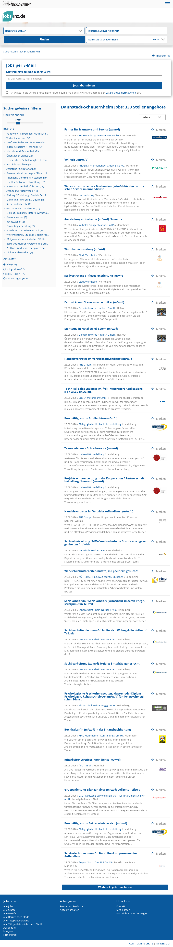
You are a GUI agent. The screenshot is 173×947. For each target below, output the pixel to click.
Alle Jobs (8, 906)
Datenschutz (145, 943)
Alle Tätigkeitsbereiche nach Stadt (22, 924)
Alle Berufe (9, 913)
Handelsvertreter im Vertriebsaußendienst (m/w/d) (98, 359)
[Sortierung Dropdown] (160, 117)
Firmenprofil (10, 934)
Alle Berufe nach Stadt (16, 917)
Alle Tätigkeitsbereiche (16, 920)
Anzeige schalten (69, 909)
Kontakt (120, 906)
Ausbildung (9, 927)
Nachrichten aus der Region (132, 913)
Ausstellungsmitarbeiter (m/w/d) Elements (93, 219)
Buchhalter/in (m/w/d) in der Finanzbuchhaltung (97, 729)
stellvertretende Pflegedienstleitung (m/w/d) (94, 276)
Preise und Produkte (71, 906)
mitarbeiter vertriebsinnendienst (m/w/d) (92, 760)
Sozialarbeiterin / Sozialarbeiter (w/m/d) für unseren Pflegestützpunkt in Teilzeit (104, 602)
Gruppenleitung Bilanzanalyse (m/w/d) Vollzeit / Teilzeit (102, 789)
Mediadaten (123, 909)
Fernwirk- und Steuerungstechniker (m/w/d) (94, 302)
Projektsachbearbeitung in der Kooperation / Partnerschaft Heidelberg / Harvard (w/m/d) (104, 480)
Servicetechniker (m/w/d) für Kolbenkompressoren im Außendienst (100, 854)
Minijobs (8, 931)
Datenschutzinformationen (121, 92)
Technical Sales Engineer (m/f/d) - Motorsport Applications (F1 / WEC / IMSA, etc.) (103, 390)
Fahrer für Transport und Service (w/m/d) (92, 129)
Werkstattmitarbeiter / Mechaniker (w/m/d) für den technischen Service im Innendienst (104, 187)
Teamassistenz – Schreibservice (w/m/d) (91, 448)
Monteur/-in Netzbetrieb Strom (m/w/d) (91, 329)
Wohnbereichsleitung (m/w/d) (84, 249)
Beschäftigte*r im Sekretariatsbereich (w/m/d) (95, 823)
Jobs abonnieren (84, 85)
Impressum (163, 943)
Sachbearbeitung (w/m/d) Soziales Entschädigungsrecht (102, 663)
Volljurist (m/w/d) (76, 159)
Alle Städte (9, 909)
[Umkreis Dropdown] (163, 39)
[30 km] (18, 123)
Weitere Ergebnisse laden (115, 887)
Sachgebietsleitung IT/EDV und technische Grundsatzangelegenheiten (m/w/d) (105, 542)
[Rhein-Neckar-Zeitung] (15, 16)
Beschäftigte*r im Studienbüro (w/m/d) (90, 418)
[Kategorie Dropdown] (81, 30)
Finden (44, 39)
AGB (131, 943)
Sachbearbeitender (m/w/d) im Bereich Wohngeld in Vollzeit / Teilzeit (105, 632)
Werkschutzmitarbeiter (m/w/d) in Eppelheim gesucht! (101, 571)
